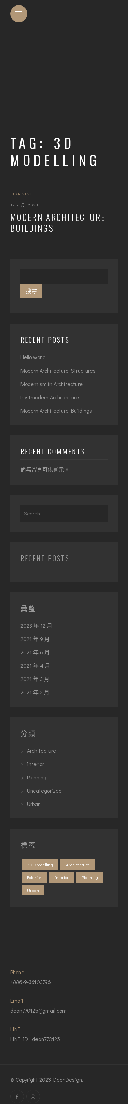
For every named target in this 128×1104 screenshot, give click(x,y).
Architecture (41, 750)
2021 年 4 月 (35, 665)
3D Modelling (40, 864)
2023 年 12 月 (36, 625)
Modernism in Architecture (51, 383)
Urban (34, 803)
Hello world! (33, 357)
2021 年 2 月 (34, 692)
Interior (35, 763)
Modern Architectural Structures (58, 370)
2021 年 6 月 (35, 652)
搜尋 (31, 290)
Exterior (34, 877)
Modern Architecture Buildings (57, 222)
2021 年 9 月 (35, 638)
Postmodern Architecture (49, 397)
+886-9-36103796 (30, 982)
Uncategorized (44, 790)
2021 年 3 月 (34, 678)
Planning (21, 193)
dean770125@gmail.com (38, 1010)
